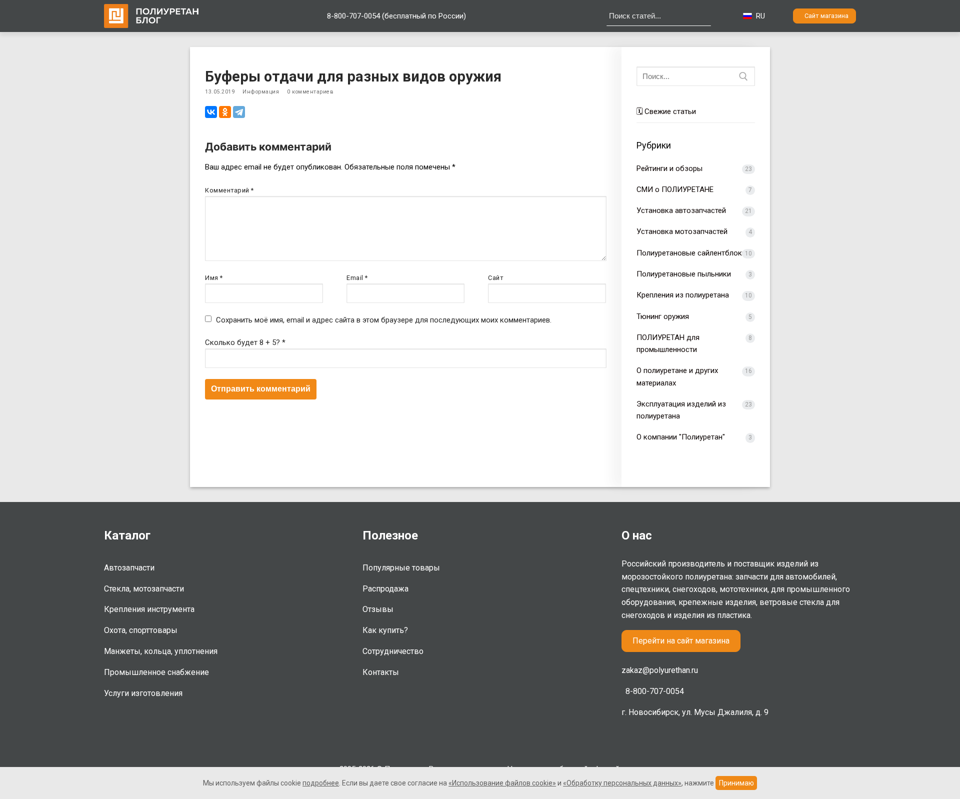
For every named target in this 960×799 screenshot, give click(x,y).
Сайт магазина (826, 16)
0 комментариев (310, 91)
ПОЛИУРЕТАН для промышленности (668, 343)
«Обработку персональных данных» (622, 783)
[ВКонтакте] (211, 112)
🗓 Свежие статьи (666, 111)
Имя (214, 278)
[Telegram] (239, 112)
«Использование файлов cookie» (502, 783)
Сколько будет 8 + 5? (245, 342)
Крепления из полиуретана (682, 295)
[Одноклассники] (225, 112)
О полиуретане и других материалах (677, 376)
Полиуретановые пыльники (683, 274)
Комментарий (229, 190)
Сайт (495, 278)
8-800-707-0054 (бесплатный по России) (396, 16)
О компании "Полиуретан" (680, 437)
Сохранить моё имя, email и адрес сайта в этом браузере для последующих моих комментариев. (384, 320)
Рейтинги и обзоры (669, 168)
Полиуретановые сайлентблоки (691, 253)
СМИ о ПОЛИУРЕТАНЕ (675, 189)
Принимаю (736, 783)
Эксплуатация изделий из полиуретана (681, 410)
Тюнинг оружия (662, 316)
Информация (260, 91)
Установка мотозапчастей (682, 231)
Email (357, 278)
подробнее (320, 783)
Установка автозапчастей (681, 210)
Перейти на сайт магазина (681, 641)
